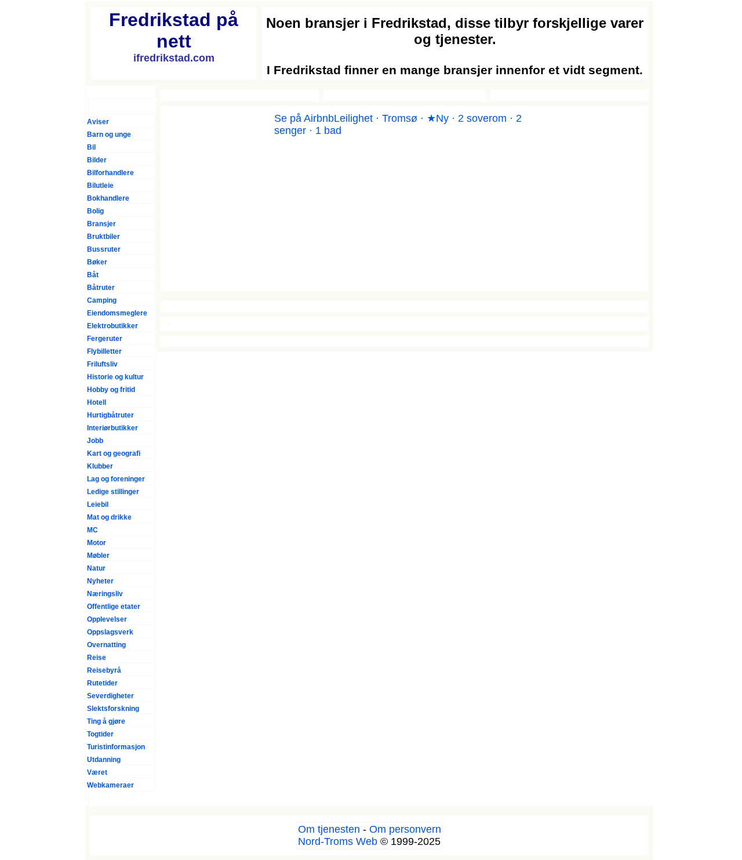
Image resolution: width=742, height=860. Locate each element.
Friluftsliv (102, 364)
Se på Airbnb (304, 118)
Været (97, 772)
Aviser (98, 122)
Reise (96, 658)
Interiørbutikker (112, 428)
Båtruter (101, 288)
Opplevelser (107, 619)
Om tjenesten (329, 829)
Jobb (95, 441)
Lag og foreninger (116, 479)
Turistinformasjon (116, 747)
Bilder (97, 160)
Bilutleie (100, 186)
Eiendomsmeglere (117, 313)
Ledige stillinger (113, 492)
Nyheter (100, 581)
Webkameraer (110, 785)
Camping (102, 300)
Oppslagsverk (110, 632)
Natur (96, 568)
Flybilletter (104, 351)
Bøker (97, 262)
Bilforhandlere (110, 173)
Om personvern (405, 829)
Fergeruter (104, 339)
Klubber (100, 466)
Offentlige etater (113, 607)
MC (92, 530)
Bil (91, 147)
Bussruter (104, 249)
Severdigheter (110, 696)
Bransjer (101, 224)
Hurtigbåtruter (110, 415)
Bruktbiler (103, 237)
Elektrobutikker (112, 326)
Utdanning (104, 760)
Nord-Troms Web (337, 841)
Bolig (95, 211)
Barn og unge (109, 134)
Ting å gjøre (106, 721)
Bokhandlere (108, 198)
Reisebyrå (104, 670)
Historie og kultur (115, 377)
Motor (96, 543)
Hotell (96, 402)
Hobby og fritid (111, 390)
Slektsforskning (113, 709)
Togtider (100, 734)
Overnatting (106, 645)
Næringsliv (105, 594)
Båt (93, 275)
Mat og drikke (109, 517)
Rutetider (102, 683)
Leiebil (97, 504)
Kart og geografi (113, 453)
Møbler (98, 555)
